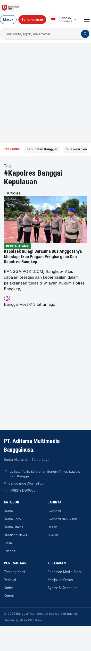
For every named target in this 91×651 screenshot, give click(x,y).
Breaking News (15, 535)
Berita (8, 511)
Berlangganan (32, 19)
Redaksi (10, 580)
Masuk (8, 19)
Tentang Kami (14, 572)
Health (52, 527)
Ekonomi (54, 511)
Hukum (53, 535)
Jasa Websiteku (31, 620)
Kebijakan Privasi (61, 580)
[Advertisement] (45, 93)
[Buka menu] (86, 19)
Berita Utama (17, 246)
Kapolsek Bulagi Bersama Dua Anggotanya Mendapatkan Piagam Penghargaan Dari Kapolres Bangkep (43, 256)
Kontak (9, 596)
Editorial (10, 551)
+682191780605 (22, 490)
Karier (8, 588)
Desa (8, 543)
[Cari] (85, 34)
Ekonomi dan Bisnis (63, 519)
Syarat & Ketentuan (62, 588)
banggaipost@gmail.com (27, 483)
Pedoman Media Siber (65, 572)
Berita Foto (12, 519)
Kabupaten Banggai (41, 149)
